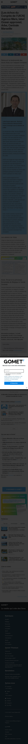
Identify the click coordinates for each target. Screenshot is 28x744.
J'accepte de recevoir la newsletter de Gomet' (13, 374)
